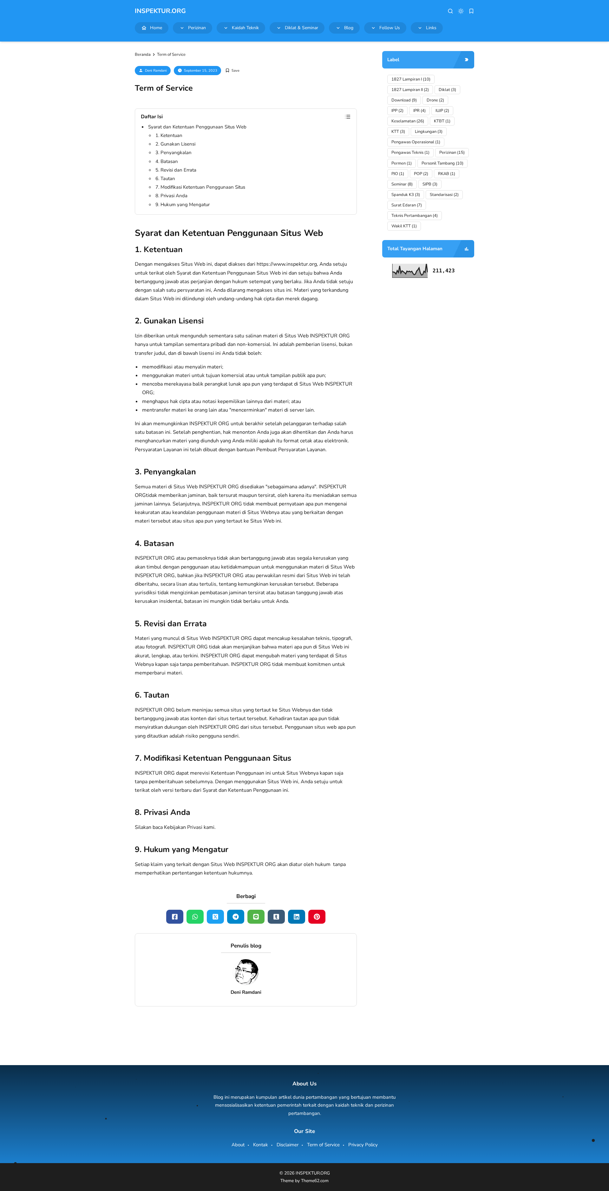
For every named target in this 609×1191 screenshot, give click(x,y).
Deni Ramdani (156, 70)
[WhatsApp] (195, 917)
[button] (450, 11)
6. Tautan (165, 178)
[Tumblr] (276, 917)
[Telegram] (235, 917)
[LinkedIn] (296, 917)
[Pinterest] (316, 917)
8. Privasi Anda (171, 195)
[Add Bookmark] (232, 70)
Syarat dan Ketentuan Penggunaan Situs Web (197, 127)
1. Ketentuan (168, 135)
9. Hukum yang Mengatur (182, 204)
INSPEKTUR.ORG (160, 11)
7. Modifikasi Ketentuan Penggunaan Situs (200, 187)
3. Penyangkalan (173, 152)
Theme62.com (315, 1181)
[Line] (256, 917)
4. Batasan (166, 161)
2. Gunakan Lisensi (175, 144)
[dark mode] (461, 11)
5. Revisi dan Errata (175, 170)
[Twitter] (215, 917)
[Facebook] (174, 917)
